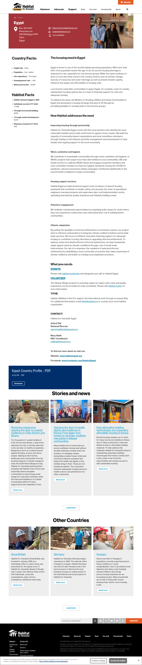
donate (127, 2)
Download (18, 383)
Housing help (118, 636)
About (129, 636)
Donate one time (13, 645)
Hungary (101, 554)
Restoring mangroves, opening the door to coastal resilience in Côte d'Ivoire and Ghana (28, 431)
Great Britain (18, 554)
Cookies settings (98, 661)
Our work (106, 636)
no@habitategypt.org (61, 31)
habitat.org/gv (115, 286)
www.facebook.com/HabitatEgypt (79, 360)
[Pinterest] (117, 621)
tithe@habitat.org (90, 301)
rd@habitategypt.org (60, 341)
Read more (17, 490)
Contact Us (24, 641)
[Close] (138, 660)
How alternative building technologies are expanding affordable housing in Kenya (112, 430)
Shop (97, 636)
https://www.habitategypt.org (64, 28)
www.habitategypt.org (71, 356)
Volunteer (66, 636)
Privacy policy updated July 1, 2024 (28, 651)
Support (88, 636)
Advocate (77, 636)
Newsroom (23, 644)
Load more (71, 507)
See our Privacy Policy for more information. (53, 661)
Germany (59, 554)
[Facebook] (100, 621)
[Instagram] (122, 621)
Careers (23, 647)
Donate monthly (12, 650)
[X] (106, 621)
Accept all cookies (118, 661)
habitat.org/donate (71, 273)
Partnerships (13, 654)
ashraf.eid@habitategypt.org (64, 329)
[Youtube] (111, 621)
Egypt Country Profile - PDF (31, 370)
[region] (71, 660)
